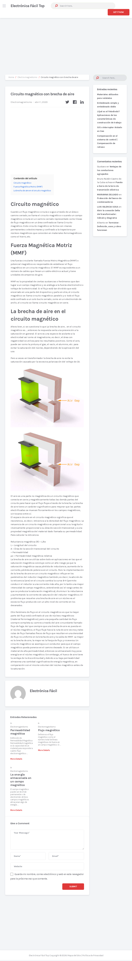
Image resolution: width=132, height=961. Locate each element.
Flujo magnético (49, 730)
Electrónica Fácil (43, 691)
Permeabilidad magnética (20, 731)
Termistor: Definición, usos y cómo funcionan (109, 226)
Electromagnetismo (21, 102)
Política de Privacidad (92, 955)
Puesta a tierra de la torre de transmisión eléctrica (109, 186)
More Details (16, 759)
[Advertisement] (66, 43)
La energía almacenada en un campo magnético (20, 780)
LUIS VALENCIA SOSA (107, 206)
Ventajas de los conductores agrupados (109, 170)
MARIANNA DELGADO (107, 194)
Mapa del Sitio (74, 955)
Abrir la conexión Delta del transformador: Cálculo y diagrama (108, 214)
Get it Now (118, 12)
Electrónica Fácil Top (27, 6)
